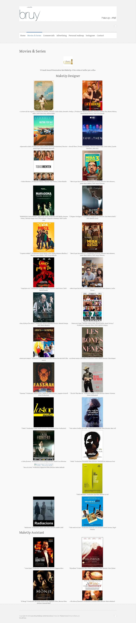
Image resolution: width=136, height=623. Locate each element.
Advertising (62, 35)
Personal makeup (76, 35)
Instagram (90, 35)
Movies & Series (34, 35)
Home (22, 35)
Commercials (49, 35)
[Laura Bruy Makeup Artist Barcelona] (68, 12)
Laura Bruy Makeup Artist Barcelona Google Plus (115, 26)
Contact (100, 35)
